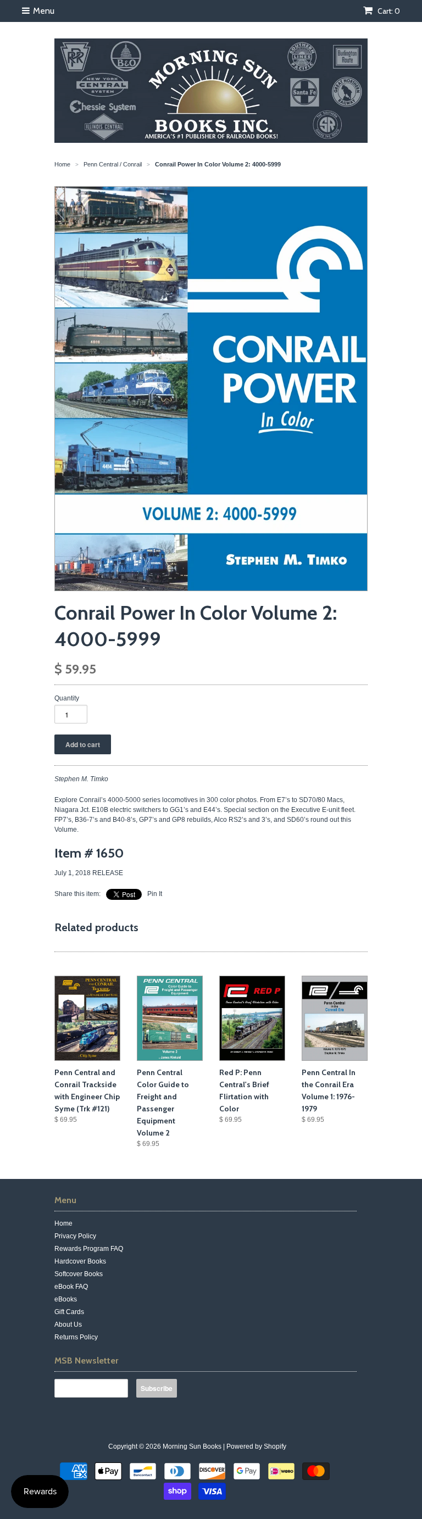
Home (63, 1223)
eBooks (65, 1299)
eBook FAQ (71, 1286)
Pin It (154, 894)
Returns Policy (76, 1337)
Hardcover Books (80, 1261)
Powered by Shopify (256, 1446)
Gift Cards (69, 1312)
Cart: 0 (388, 11)
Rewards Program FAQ (88, 1249)
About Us (68, 1324)
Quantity (66, 698)
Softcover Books (78, 1274)
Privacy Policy (75, 1236)
